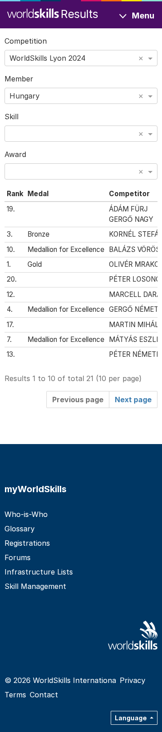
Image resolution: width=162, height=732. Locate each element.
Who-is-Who (26, 514)
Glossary (19, 528)
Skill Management (35, 586)
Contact (44, 694)
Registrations (27, 543)
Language (131, 718)
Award (15, 154)
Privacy (132, 680)
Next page (133, 399)
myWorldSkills (35, 489)
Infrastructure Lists (38, 571)
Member (18, 78)
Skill (11, 116)
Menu (143, 15)
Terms (15, 694)
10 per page (119, 378)
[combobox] (81, 58)
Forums (17, 557)
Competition (25, 40)
